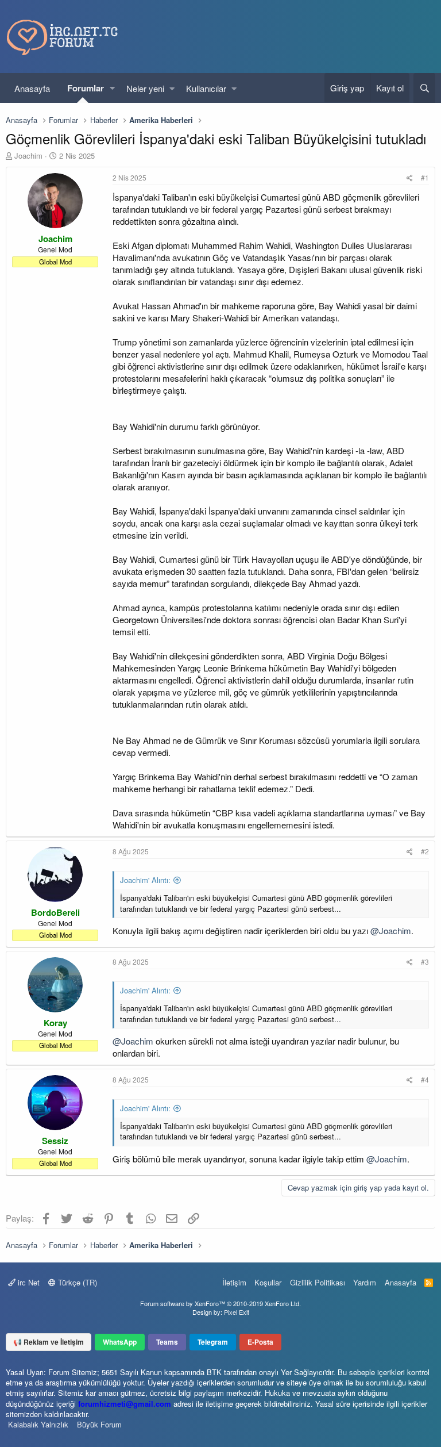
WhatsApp (120, 1342)
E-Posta (260, 1342)
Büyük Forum (99, 1424)
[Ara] (424, 88)
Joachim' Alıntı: (145, 879)
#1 (425, 177)
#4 (425, 1079)
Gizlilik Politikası (317, 1282)
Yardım (364, 1282)
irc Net (28, 1282)
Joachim (28, 155)
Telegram (213, 1342)
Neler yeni (145, 88)
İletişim (234, 1282)
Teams (167, 1342)
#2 (425, 851)
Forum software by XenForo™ (220, 1303)
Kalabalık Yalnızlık (38, 1424)
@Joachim (390, 930)
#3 (425, 961)
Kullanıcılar (206, 88)
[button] (112, 88)
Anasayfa (32, 88)
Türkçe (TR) (76, 1282)
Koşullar (267, 1282)
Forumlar (85, 88)
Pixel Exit (236, 1311)
